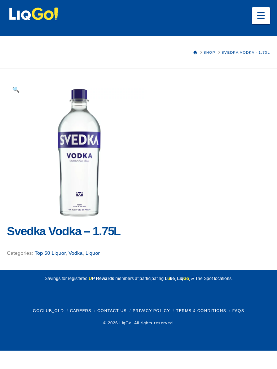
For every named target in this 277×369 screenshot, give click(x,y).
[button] (261, 15)
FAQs (238, 310)
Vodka (76, 253)
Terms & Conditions (201, 310)
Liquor (92, 253)
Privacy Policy (151, 310)
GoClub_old (48, 310)
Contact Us (112, 310)
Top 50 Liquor (50, 253)
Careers (80, 310)
